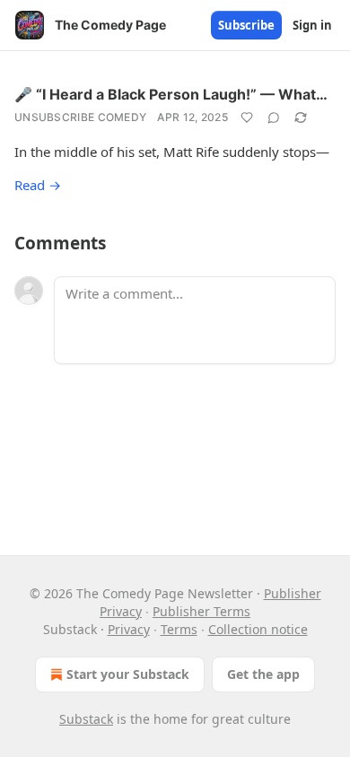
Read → (37, 185)
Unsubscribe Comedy (80, 117)
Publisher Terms (201, 611)
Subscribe (246, 25)
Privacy (129, 629)
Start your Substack (127, 674)
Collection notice (258, 629)
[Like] (246, 117)
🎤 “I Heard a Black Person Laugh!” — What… (171, 94)
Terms (179, 629)
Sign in (312, 25)
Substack (86, 718)
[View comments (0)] (273, 117)
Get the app (263, 674)
